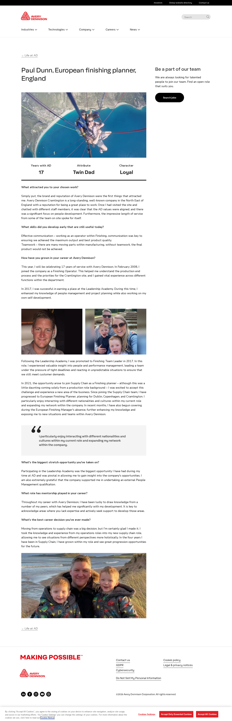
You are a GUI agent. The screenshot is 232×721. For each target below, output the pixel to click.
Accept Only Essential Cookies (176, 714)
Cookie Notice (47, 718)
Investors (158, 2)
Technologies (56, 29)
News (133, 29)
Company (85, 29)
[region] (116, 714)
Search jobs (169, 97)
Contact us (204, 2)
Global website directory (180, 2)
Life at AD (31, 55)
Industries (27, 29)
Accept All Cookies (207, 714)
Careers (111, 29)
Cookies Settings (146, 714)
